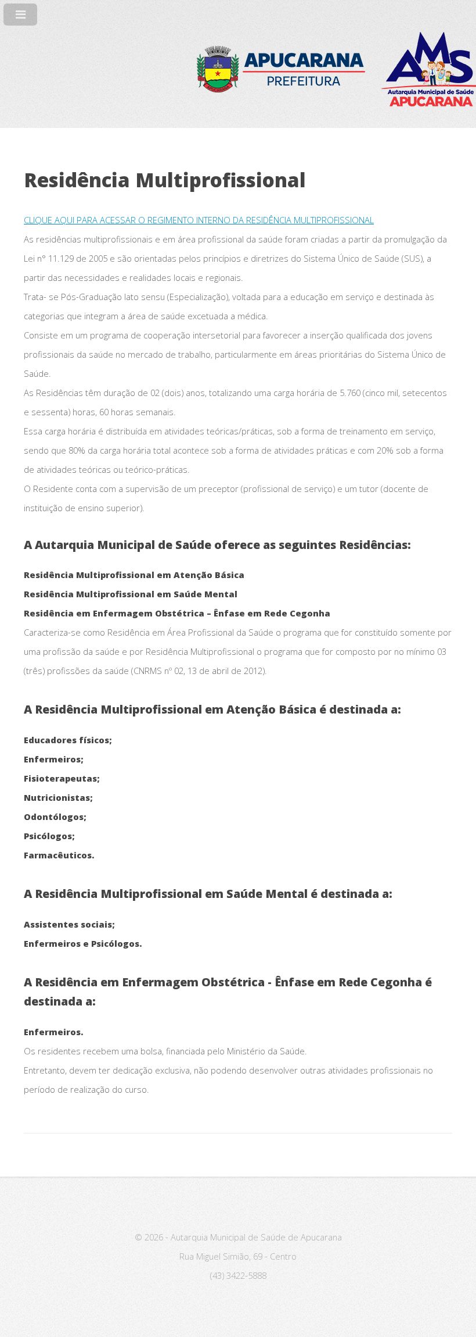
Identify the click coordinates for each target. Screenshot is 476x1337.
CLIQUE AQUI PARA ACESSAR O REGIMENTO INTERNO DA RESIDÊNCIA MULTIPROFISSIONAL (199, 220)
